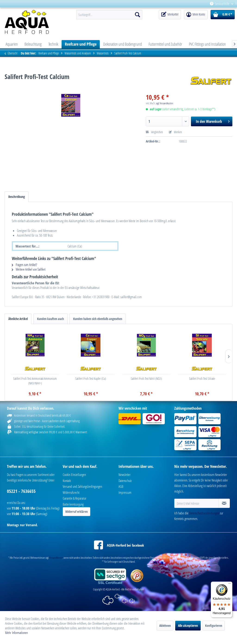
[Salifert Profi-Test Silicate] (202, 345)
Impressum (124, 492)
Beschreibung (16, 196)
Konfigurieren (213, 625)
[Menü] (229, 584)
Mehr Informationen (16, 632)
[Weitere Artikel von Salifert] (211, 81)
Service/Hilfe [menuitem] (222, 3)
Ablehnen (165, 625)
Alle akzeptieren (188, 625)
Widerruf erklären (76, 511)
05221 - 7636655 (21, 491)
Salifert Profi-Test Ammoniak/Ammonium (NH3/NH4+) (35, 380)
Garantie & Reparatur (74, 498)
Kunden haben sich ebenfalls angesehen (97, 319)
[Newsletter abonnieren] (224, 503)
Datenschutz (125, 480)
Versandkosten (56, 558)
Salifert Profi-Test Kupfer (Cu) (90, 378)
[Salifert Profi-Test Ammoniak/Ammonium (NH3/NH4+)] (35, 345)
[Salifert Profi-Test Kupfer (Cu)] (90, 345)
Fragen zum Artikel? (26, 264)
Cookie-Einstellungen (74, 474)
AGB (120, 486)
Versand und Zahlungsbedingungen (82, 486)
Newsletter (124, 474)
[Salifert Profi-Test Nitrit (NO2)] (146, 345)
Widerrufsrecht (71, 492)
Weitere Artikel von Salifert (30, 269)
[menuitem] (235, 4)
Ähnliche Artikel (18, 319)
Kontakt (67, 480)
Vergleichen (156, 132)
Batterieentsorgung (73, 504)
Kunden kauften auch (50, 319)
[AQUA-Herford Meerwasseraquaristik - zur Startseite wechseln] (32, 22)
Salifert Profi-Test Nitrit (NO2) (146, 378)
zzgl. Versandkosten (164, 103)
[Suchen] (137, 14)
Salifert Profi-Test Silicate (202, 378)
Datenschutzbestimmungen (204, 513)
